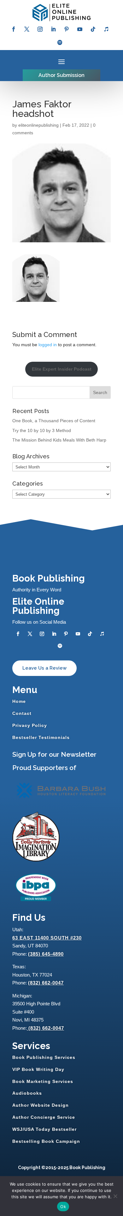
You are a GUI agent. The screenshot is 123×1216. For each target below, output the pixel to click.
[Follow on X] (27, 29)
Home (19, 701)
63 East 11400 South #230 (47, 937)
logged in (47, 344)
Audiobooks (27, 1093)
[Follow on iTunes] (106, 29)
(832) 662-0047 (46, 982)
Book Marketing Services (42, 1081)
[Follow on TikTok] (93, 29)
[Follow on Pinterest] (67, 29)
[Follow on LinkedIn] (53, 29)
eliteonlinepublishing (38, 125)
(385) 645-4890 (46, 954)
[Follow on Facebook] (14, 29)
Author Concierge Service (43, 1117)
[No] (115, 1196)
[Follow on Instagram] (40, 29)
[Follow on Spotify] (60, 42)
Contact (22, 713)
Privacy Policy (29, 725)
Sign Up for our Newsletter (54, 754)
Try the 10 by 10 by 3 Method (41, 430)
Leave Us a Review (44, 668)
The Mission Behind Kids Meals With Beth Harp (59, 439)
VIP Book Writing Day (38, 1069)
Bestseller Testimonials (41, 737)
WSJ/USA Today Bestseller (44, 1129)
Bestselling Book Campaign (46, 1141)
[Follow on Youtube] (80, 29)
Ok (63, 1206)
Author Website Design (40, 1105)
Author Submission (61, 75)
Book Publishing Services (43, 1057)
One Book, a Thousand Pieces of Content (53, 420)
